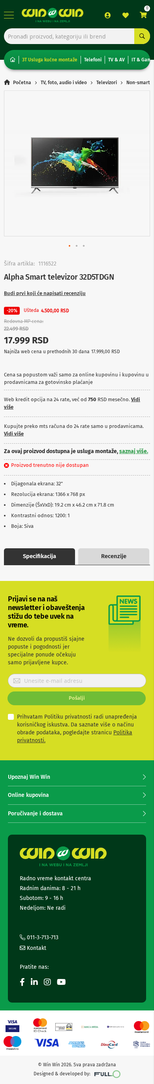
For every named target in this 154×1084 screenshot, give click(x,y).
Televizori (106, 82)
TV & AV (116, 60)
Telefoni (92, 60)
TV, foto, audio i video (64, 82)
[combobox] (77, 36)
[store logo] (52, 15)
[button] (69, 246)
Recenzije (113, 556)
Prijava (108, 15)
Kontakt (35, 948)
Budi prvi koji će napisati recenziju (45, 293)
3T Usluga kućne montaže (49, 60)
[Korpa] (143, 15)
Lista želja (125, 15)
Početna (22, 82)
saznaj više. (133, 451)
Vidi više (14, 434)
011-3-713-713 (41, 937)
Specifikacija (39, 556)
